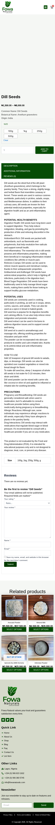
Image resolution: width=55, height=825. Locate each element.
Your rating (9, 499)
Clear (5, 140)
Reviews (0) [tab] (10, 176)
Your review (9, 507)
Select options (14, 629)
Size (6, 124)
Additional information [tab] (17, 171)
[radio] (10, 131)
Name (7, 540)
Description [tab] (10, 166)
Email (7, 549)
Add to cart (44, 150)
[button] (45, 7)
